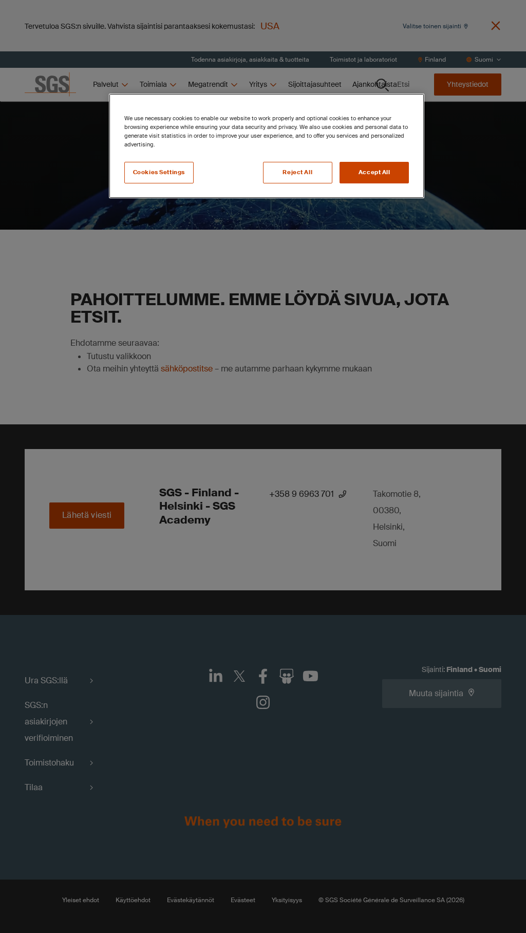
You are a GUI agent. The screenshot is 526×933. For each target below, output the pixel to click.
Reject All (297, 172)
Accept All (374, 172)
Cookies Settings (159, 172)
